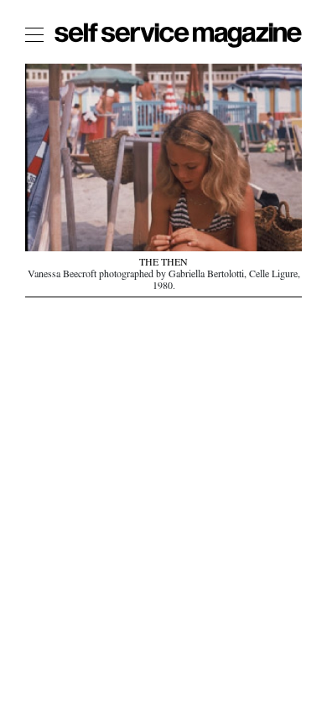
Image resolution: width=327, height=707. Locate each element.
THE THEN (163, 264)
